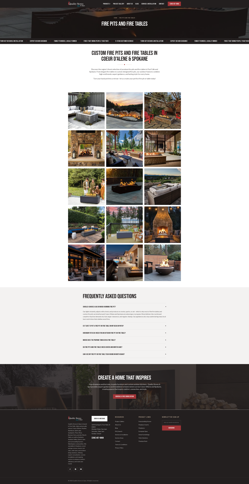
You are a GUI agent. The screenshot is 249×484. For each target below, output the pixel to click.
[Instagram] (75, 469)
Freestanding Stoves (145, 421)
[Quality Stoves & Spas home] (76, 4)
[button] (86, 110)
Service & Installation (121, 434)
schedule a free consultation (124, 396)
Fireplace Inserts (144, 425)
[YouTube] (81, 469)
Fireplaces (142, 428)
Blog (116, 428)
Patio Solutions (143, 438)
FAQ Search (118, 431)
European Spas (143, 431)
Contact (117, 441)
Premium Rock (143, 441)
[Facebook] (70, 469)
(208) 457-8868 (174, 4)
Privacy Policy (119, 448)
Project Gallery (119, 421)
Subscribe (171, 428)
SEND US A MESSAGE (99, 419)
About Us (118, 425)
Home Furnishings (144, 434)
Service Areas (119, 438)
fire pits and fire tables (127, 18)
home (115, 18)
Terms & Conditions (121, 444)
